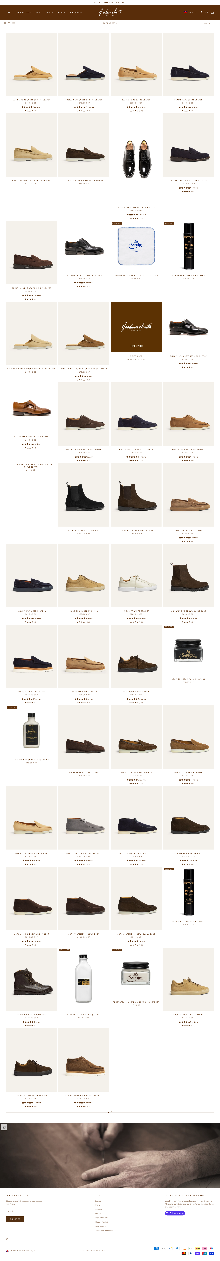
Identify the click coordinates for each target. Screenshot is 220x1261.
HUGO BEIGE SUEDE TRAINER (84, 611)
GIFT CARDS (76, 12)
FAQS (97, 1205)
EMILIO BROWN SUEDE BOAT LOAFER (84, 450)
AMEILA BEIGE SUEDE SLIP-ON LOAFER (31, 100)
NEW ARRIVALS (24, 12)
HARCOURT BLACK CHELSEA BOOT (84, 530)
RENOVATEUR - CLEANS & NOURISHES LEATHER (136, 1002)
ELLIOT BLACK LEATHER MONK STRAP (188, 356)
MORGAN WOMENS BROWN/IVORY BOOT (136, 934)
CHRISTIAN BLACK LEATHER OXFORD (84, 275)
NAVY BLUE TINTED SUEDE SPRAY (188, 921)
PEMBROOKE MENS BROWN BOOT (32, 1015)
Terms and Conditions (104, 1230)
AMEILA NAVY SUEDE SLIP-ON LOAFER (83, 100)
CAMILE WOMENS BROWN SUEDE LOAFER (84, 181)
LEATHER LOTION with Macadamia (31, 760)
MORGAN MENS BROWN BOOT (188, 853)
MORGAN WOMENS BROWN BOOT (84, 934)
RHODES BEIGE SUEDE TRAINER (188, 1015)
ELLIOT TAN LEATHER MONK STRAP (31, 437)
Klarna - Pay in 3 (101, 1222)
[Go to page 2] (111, 1111)
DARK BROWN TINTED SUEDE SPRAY (188, 275)
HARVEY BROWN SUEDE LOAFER (188, 530)
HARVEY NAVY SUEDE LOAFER (31, 611)
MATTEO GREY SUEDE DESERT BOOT (84, 853)
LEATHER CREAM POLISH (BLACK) (188, 679)
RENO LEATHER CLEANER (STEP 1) (83, 1015)
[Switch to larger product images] (5, 23)
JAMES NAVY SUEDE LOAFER (31, 692)
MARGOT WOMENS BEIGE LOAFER (31, 853)
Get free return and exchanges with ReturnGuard (31, 465)
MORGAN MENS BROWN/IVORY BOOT (31, 934)
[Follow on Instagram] (7, 1239)
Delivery (98, 1209)
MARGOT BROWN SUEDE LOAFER (136, 772)
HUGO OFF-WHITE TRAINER (136, 611)
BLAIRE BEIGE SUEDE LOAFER (136, 100)
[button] (27, 107)
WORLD (61, 12)
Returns (98, 1213)
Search (98, 1201)
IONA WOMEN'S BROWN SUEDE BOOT (188, 611)
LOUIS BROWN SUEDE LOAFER (83, 772)
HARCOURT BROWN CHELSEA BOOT (136, 530)
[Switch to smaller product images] (9, 23)
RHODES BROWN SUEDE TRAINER (31, 1095)
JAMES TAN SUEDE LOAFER (84, 692)
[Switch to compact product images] (13, 23)
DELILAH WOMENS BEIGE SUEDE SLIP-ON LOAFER (31, 369)
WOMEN (49, 12)
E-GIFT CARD (136, 356)
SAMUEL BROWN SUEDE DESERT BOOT (83, 1095)
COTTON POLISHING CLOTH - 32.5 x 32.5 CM (136, 275)
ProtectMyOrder (101, 1218)
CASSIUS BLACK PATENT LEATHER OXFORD (136, 207)
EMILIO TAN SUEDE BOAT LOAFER (188, 450)
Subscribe (15, 1219)
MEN (38, 12)
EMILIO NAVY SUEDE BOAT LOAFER (136, 450)
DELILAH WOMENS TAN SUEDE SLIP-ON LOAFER (84, 369)
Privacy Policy (100, 1226)
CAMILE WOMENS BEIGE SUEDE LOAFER (31, 181)
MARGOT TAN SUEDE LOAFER (188, 772)
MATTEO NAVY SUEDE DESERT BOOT (136, 853)
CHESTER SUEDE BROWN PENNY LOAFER (31, 288)
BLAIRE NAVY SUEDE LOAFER (188, 100)
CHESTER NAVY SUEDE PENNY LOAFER (188, 181)
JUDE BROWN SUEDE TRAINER (136, 692)
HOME (9, 12)
